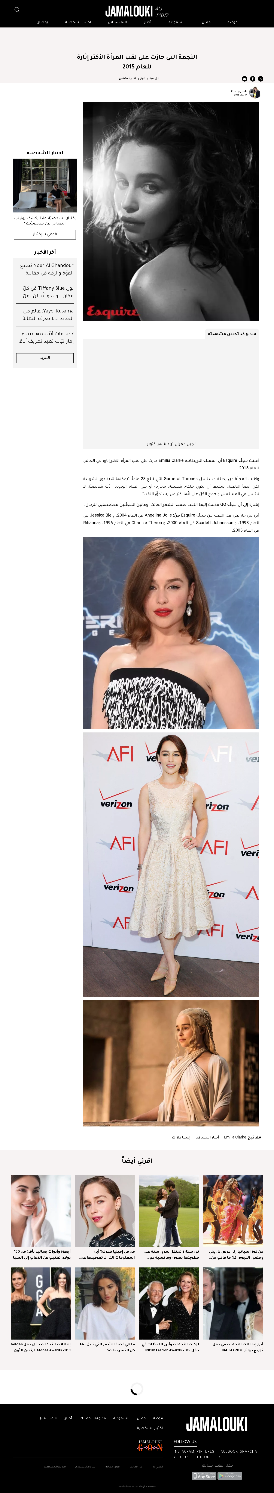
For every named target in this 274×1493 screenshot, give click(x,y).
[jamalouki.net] (137, 11)
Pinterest (206, 1452)
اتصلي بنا (157, 1467)
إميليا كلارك (181, 1137)
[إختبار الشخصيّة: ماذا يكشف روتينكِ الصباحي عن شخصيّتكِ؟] (45, 185)
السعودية (176, 22)
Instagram (184, 1452)
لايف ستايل (117, 22)
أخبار (147, 22)
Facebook (228, 1452)
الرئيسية (154, 78)
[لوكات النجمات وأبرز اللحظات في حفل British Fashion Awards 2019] (169, 1303)
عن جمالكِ (136, 1467)
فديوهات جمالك (93, 1418)
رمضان (42, 22)
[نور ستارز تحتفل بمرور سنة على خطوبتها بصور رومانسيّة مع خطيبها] (169, 1211)
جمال (206, 22)
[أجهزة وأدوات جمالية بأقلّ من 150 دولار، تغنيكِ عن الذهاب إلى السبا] (41, 1211)
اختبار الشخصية (78, 22)
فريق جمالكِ (112, 1467)
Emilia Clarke (234, 1137)
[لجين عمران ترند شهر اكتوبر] (171, 390)
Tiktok (203, 1458)
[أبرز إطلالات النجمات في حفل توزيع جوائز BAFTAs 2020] (233, 1303)
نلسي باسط (239, 91)
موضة (232, 22)
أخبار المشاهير (127, 78)
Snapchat (249, 1452)
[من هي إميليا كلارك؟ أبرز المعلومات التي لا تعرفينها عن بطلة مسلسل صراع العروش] (105, 1211)
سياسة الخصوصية (55, 1467)
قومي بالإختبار (45, 234)
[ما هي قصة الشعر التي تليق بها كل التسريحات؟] (105, 1303)
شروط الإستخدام (85, 1467)
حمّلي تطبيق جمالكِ (217, 1466)
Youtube (182, 1458)
